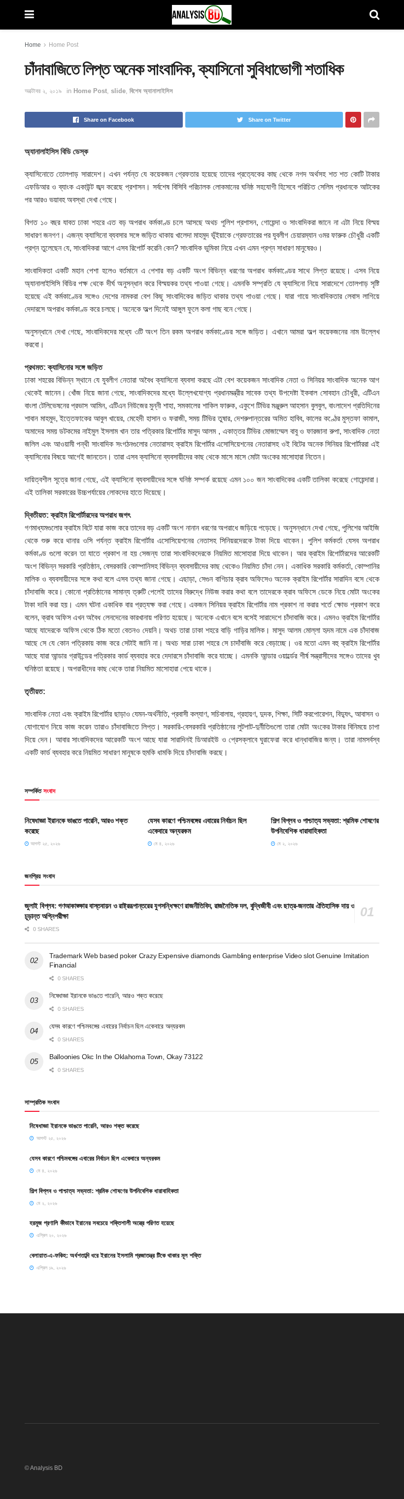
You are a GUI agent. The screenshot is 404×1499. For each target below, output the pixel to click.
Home (33, 44)
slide (118, 91)
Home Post (63, 44)
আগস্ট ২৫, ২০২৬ (44, 843)
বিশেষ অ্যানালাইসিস (151, 91)
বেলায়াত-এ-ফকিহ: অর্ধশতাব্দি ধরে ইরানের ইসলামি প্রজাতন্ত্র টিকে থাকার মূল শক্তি (115, 1255)
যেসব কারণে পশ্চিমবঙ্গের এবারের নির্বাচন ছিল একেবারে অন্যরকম (117, 1026)
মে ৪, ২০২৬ (163, 843)
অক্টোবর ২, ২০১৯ (43, 91)
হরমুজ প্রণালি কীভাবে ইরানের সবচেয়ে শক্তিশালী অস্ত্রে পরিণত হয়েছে (102, 1223)
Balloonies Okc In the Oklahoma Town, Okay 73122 (126, 1057)
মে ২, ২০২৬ (286, 843)
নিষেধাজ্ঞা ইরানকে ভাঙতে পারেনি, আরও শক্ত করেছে (106, 995)
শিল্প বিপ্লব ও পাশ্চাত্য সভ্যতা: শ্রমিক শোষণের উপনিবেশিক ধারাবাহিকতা (104, 1191)
